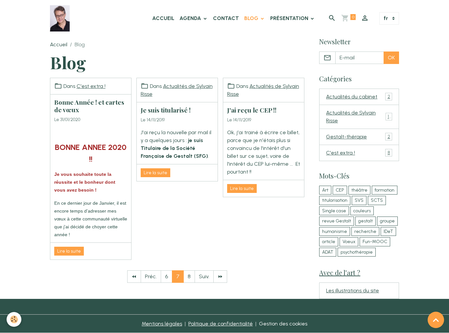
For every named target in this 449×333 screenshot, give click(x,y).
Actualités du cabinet (358, 97)
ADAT (327, 252)
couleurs (362, 211)
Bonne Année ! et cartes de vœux (89, 106)
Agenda (190, 18)
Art (325, 190)
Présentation (290, 18)
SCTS (377, 200)
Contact (226, 18)
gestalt (365, 221)
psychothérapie (357, 252)
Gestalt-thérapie (358, 137)
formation (384, 190)
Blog (252, 18)
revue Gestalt (336, 221)
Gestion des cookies (283, 324)
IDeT (388, 231)
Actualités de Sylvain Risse (358, 117)
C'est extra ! (91, 86)
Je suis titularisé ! (166, 110)
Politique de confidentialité (220, 324)
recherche (365, 231)
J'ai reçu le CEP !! (251, 110)
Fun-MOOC (375, 241)
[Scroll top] (436, 320)
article (328, 241)
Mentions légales (162, 324)
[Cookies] (14, 319)
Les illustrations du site (352, 290)
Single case (334, 211)
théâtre (359, 190)
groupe (387, 221)
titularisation (334, 200)
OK (391, 57)
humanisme (334, 231)
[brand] (61, 18)
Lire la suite (69, 251)
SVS (359, 200)
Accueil (163, 18)
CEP (340, 190)
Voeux (349, 241)
